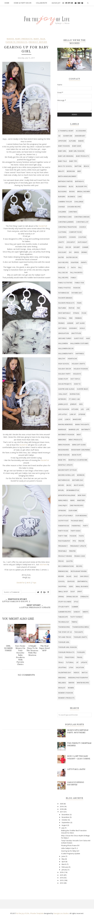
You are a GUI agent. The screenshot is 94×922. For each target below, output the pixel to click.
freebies (78, 318)
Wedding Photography (78, 678)
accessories (81, 131)
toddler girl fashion (67, 647)
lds (82, 409)
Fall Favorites (76, 273)
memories (62, 440)
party (85, 526)
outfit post (63, 521)
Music (69, 485)
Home (7, 3)
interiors (62, 399)
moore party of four (67, 470)
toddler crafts (80, 637)
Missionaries (63, 450)
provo (61, 561)
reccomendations (66, 566)
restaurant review (79, 571)
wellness (62, 683)
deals (60, 247)
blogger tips (81, 186)
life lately (62, 414)
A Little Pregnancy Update (70, 854)
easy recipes (63, 262)
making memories (65, 424)
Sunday (77, 612)
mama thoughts (82, 424)
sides (71, 586)
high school (63, 364)
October (65, 820)
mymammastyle (73, 490)
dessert (77, 247)
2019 (62, 806)
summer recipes (64, 612)
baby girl (62, 151)
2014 (62, 878)
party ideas (75, 531)
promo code (79, 556)
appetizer (62, 141)
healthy (61, 359)
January (65, 870)
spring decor (72, 597)
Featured (62, 308)
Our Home (73, 511)
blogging (62, 192)
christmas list (82, 222)
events (84, 262)
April (63, 862)
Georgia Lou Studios (61, 913)
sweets (85, 612)
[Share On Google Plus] (44, 592)
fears (79, 303)
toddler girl (63, 642)
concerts (62, 237)
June (63, 856)
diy (70, 252)
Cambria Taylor (65, 202)
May (63, 859)
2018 (62, 809)
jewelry (73, 404)
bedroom (71, 171)
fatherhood (63, 293)
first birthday (64, 313)
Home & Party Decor (22, 3)
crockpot (71, 242)
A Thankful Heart (65, 131)
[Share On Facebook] (41, 592)
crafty (61, 242)
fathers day (77, 293)
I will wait (62, 394)
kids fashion (63, 409)
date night (82, 242)
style (76, 602)
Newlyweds (63, 500)
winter (71, 683)
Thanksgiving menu (80, 627)
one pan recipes (76, 505)
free (71, 318)
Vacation (80, 667)
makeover (77, 419)
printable (62, 551)
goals (82, 328)
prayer (81, 541)
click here (43, 564)
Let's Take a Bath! (76, 769)
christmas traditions (67, 227)
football (62, 318)
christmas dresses (82, 217)
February (65, 867)
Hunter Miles (82, 389)
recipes (79, 566)
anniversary (80, 136)
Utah (71, 667)
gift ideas (62, 328)
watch (84, 673)
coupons (82, 237)
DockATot (43, 226)
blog (71, 186)
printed (72, 551)
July (63, 828)
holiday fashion (81, 369)
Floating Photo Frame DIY (70, 846)
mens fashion (64, 445)
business (71, 197)
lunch (67, 419)
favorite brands (65, 298)
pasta (81, 536)
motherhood (64, 480)
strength (84, 597)
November (66, 817)
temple (74, 622)
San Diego (84, 576)
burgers (61, 197)
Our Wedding (81, 516)
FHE (78, 308)
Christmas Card (65, 217)
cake (80, 197)
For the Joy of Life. (22, 913)
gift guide (80, 323)
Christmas (73, 212)
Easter (61, 257)
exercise (61, 267)
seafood (71, 581)
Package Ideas (77, 521)
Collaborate (41, 3)
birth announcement (67, 176)
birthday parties (65, 181)
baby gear (76, 146)
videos (76, 673)
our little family (65, 516)
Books (72, 192)
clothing (62, 232)
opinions (62, 511)
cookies (72, 237)
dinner (85, 247)
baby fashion (64, 146)
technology (63, 622)
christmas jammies (66, 222)
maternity (86, 430)
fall (80, 267)
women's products (66, 698)
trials (60, 662)
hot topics (75, 379)
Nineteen (81, 500)
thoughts (78, 632)
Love (60, 419)
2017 (62, 812)
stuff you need (64, 602)
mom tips (62, 460)
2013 (62, 880)
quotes (69, 561)
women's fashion (65, 693)
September (66, 822)
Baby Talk (39, 39)
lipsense (82, 414)
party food (63, 531)
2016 (62, 872)
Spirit (79, 592)
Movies (61, 485)
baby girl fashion (76, 151)
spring (61, 597)
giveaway (73, 328)
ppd (74, 541)
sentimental (82, 581)
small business (82, 586)
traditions (69, 657)
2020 (62, 804)
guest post (79, 338)
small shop (63, 592)
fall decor (63, 273)
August (64, 825)
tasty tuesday (76, 617)
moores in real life (66, 475)
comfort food (75, 232)
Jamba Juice (63, 404)
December (66, 815)
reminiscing (63, 571)
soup (72, 592)
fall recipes (63, 278)
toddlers (81, 652)
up (77, 662)
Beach (86, 166)
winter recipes (83, 683)
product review (38, 42)
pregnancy (63, 546)
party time (62, 536)
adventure (67, 136)
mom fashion (63, 455)
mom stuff (76, 455)
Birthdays (79, 181)
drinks (84, 252)
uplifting (62, 667)
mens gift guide (79, 445)
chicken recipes (73, 207)
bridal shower (83, 192)
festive (71, 308)
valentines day (64, 673)
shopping (62, 586)
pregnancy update (78, 546)
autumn (72, 141)
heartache (72, 359)
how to (77, 384)
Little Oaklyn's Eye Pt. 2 (69, 848)
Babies (10, 39)
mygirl (61, 490)
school (61, 581)
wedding (62, 678)
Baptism (78, 166)
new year (82, 495)
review (61, 576)
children (62, 212)
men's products (75, 440)
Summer (75, 607)
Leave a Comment (11, 592)
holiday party (64, 374)
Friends (61, 323)
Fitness (76, 313)
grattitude (76, 333)
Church (82, 227)
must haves (79, 485)
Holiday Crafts (78, 364)
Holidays (77, 374)
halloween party (65, 354)
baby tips (73, 161)
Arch (28, 582)
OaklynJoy (62, 505)
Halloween (63, 343)
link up (73, 414)
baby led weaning (65, 156)
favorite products (17, 42)
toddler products (66, 652)
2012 (62, 883)
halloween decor (65, 348)
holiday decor (64, 369)
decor (68, 247)
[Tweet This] (38, 592)
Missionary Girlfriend (80, 450)
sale (75, 576)
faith (73, 267)
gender (70, 323)
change (61, 207)
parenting (76, 526)
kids (81, 404)
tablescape (63, 617)
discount (62, 252)
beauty (61, 171)
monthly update (65, 465)
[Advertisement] (26, 752)
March (64, 864)
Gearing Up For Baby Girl (70, 851)
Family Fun (79, 283)
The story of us (65, 632)
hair (88, 338)
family (73, 278)
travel (79, 657)
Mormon (80, 475)
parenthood (63, 526)
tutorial (70, 662)
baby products (24, 39)
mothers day (77, 480)
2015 (62, 875)
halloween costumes (79, 343)
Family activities (65, 283)
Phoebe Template (37, 913)
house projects (64, 384)
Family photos (64, 288)
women (71, 688)
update (84, 662)
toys (60, 657)
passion (73, 536)
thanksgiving (64, 627)
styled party (63, 607)
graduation (63, 333)
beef (79, 171)
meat (79, 435)
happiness (80, 354)
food (84, 313)
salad (68, 576)
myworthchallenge (66, 495)
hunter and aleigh (66, 389)
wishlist (61, 688)
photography (64, 541)
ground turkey (65, 338)
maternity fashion (66, 435)
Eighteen (74, 262)
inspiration (75, 394)
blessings (62, 186)
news (72, 500)
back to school (65, 166)
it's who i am (74, 399)
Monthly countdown (78, 460)
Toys (34, 582)
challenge (78, 202)
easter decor (71, 257)
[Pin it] (48, 592)
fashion (76, 288)
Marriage (62, 430)
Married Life (74, 430)
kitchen (75, 409)
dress (76, 252)
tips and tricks (64, 637)
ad (59, 136)
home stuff (63, 379)
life (87, 409)
